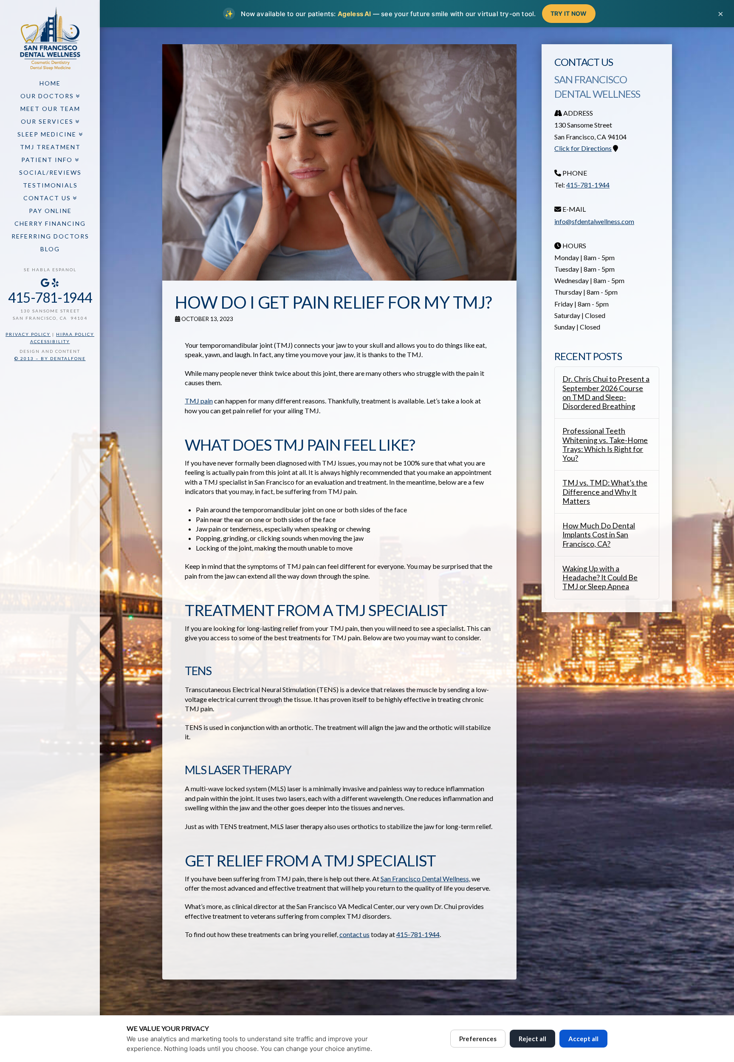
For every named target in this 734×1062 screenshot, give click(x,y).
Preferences (478, 1038)
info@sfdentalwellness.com (594, 221)
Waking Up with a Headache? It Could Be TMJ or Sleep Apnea (600, 577)
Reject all (532, 1038)
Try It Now (568, 13)
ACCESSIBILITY (50, 341)
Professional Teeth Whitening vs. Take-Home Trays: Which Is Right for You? (605, 444)
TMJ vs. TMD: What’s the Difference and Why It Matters (604, 491)
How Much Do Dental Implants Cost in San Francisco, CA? (598, 534)
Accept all (583, 1038)
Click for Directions (583, 148)
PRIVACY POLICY (28, 334)
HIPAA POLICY (75, 334)
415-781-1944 (50, 297)
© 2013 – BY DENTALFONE (50, 358)
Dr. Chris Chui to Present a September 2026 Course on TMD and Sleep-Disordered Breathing (605, 392)
